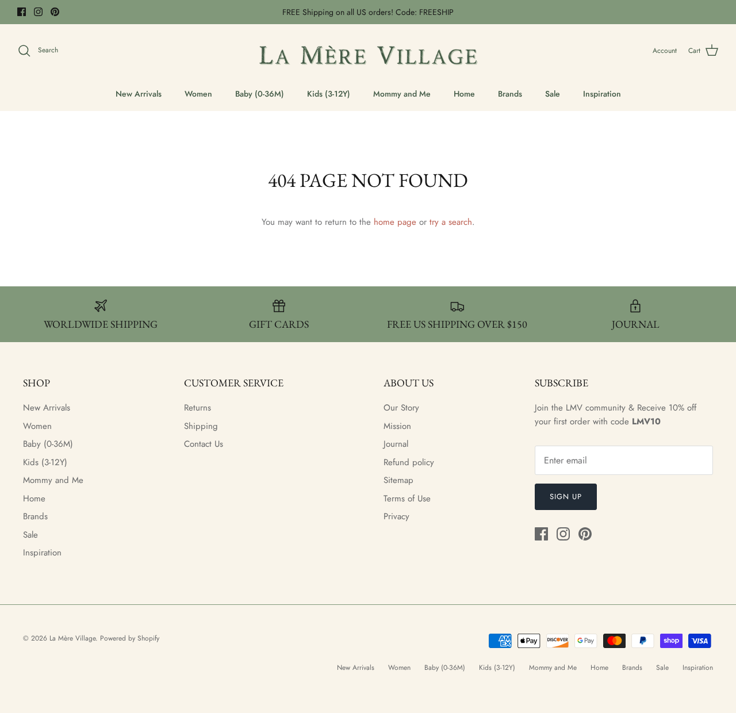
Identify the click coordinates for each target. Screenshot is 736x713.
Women (198, 93)
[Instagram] (38, 11)
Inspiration (602, 93)
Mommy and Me (402, 93)
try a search (451, 222)
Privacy (396, 516)
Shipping (201, 426)
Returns (197, 407)
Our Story (401, 407)
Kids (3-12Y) (328, 93)
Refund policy (409, 462)
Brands (510, 93)
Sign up (566, 496)
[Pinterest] (55, 11)
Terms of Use (407, 498)
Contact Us (203, 444)
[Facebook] (21, 11)
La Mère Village (72, 638)
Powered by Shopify (129, 638)
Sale (552, 93)
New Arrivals (139, 93)
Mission (397, 426)
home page (395, 222)
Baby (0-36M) (259, 93)
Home (464, 93)
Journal (396, 444)
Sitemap (398, 480)
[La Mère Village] (368, 51)
